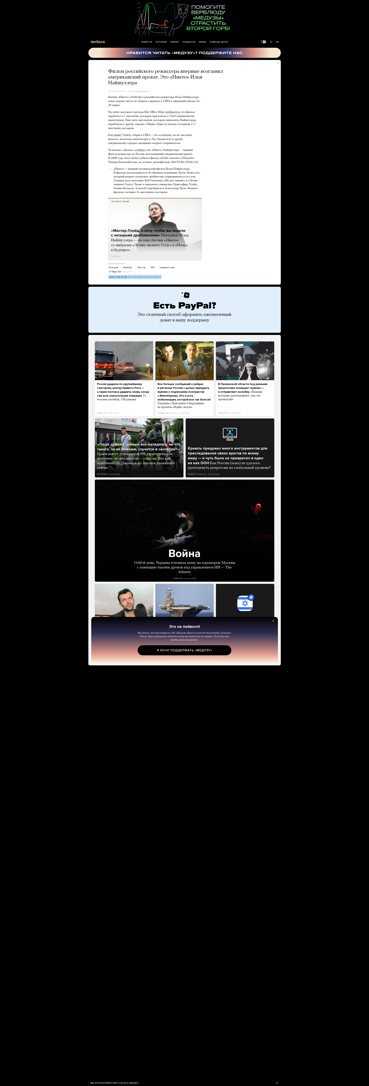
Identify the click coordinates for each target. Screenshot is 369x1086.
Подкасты (189, 42)
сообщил (139, 150)
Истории (161, 42)
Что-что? (126, 271)
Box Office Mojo (142, 91)
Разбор (174, 42)
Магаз (202, 42)
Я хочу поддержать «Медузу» (184, 650)
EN (277, 42)
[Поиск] (271, 42)
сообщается (172, 112)
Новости (146, 42)
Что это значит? (128, 1083)
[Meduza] (97, 41)
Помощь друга (219, 42)
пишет (118, 135)
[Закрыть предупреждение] (277, 1083)
